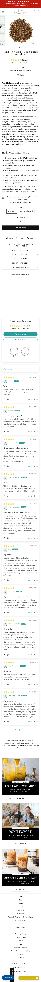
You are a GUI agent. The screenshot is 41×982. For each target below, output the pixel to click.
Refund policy (20, 927)
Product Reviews (20, 910)
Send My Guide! (20, 890)
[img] (8, 377)
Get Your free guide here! (20, 798)
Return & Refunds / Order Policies (20, 917)
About (20, 907)
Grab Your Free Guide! (20, 844)
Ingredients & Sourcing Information (20, 245)
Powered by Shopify (20, 971)
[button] (16, 60)
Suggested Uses (20, 254)
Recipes (20, 903)
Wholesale (20, 913)
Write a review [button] (20, 334)
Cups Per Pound (20, 250)
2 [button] (19, 730)
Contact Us (20, 958)
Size (20, 207)
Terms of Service (20, 920)
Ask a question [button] (20, 339)
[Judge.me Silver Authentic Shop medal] (14, 351)
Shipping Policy (20, 934)
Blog (20, 900)
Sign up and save (20, 964)
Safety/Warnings (20, 267)
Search (20, 954)
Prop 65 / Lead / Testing (20, 951)
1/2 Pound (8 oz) (26, 211)
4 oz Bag (11, 211)
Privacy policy (20, 924)
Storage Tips (20, 259)
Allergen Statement (20, 947)
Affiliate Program (20, 937)
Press (20, 944)
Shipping (12, 70)
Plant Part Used (20, 263)
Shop (20, 896)
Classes (20, 940)
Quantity (20, 218)
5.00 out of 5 (26, 326)
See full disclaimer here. (26, 746)
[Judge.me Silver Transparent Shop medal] (25, 351)
